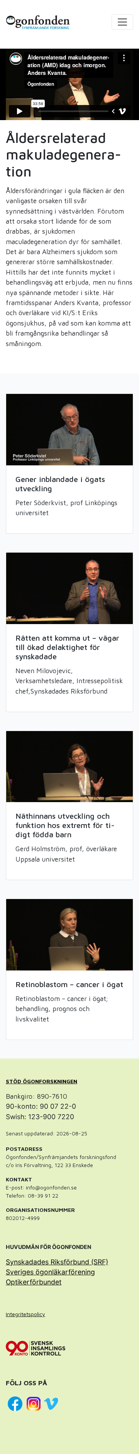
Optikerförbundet (33, 1282)
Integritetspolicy (25, 1314)
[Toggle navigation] (122, 22)
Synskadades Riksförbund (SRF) (57, 1262)
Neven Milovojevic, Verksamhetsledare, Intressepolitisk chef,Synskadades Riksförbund (69, 681)
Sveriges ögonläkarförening (50, 1272)
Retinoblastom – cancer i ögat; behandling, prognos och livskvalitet (61, 1008)
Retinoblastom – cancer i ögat (69, 984)
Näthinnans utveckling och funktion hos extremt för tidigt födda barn (65, 825)
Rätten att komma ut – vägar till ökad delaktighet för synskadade (67, 647)
